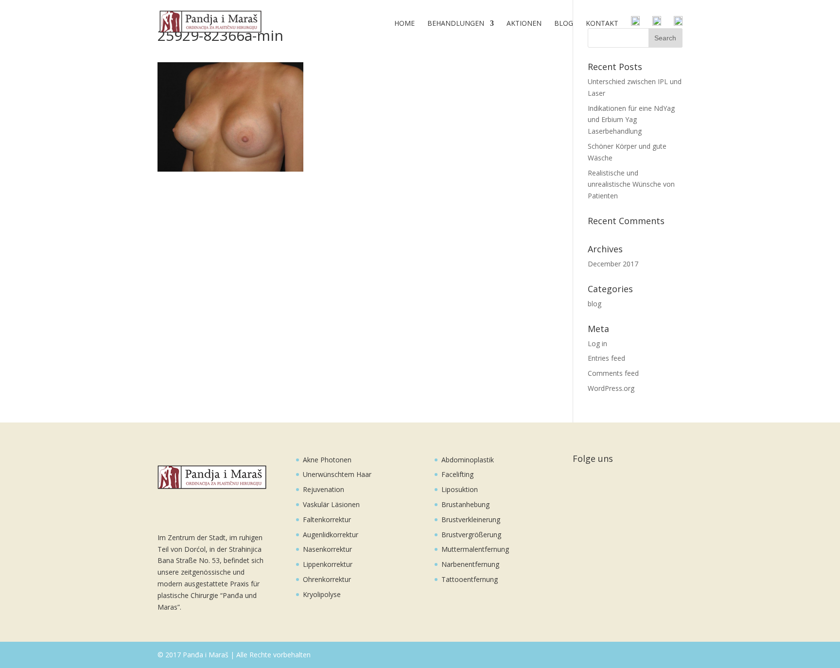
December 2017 (613, 263)
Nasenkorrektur (327, 549)
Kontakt (602, 24)
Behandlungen (455, 24)
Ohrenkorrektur (327, 579)
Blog (563, 24)
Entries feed (606, 358)
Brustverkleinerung (470, 519)
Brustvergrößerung (471, 534)
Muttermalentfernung (475, 549)
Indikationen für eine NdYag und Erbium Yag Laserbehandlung (631, 120)
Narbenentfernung (470, 564)
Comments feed (613, 373)
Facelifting (457, 474)
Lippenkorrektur (327, 564)
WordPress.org (611, 388)
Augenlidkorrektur (330, 534)
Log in (597, 343)
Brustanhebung (465, 504)
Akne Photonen (327, 459)
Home (404, 24)
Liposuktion (459, 489)
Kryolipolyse (322, 594)
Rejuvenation (323, 489)
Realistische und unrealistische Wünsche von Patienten (631, 184)
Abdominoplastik (467, 459)
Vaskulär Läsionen (331, 504)
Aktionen (524, 24)
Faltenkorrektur (327, 519)
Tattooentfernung (469, 579)
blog (594, 303)
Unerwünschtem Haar (337, 474)
